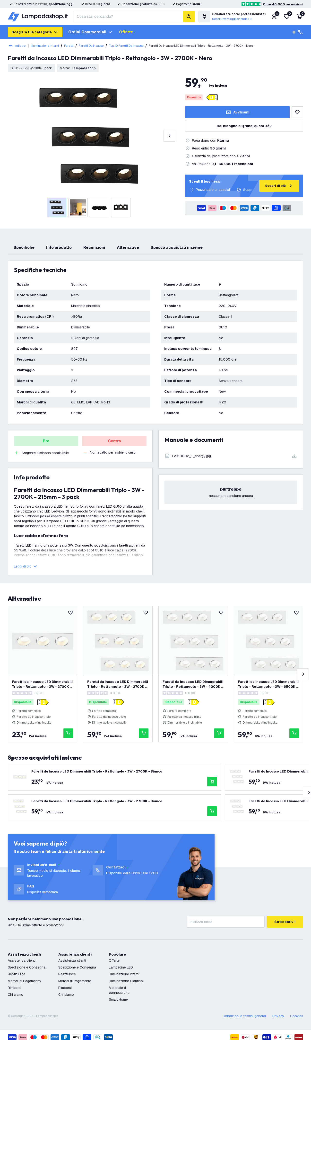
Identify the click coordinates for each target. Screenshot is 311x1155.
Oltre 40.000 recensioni (283, 4)
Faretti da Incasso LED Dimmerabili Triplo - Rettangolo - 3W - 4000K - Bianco (193, 684)
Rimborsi (14, 988)
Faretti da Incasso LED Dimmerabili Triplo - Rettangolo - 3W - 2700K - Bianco (42, 684)
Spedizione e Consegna (26, 967)
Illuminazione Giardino (126, 981)
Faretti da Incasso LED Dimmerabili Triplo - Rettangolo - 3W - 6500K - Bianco (268, 684)
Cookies (296, 1016)
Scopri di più (275, 186)
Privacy (278, 1016)
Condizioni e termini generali (245, 1016)
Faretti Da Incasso (91, 46)
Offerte (126, 32)
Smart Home (118, 999)
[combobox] (128, 16)
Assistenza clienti (21, 960)
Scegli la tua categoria (32, 32)
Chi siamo (15, 994)
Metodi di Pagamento (24, 981)
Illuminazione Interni (45, 46)
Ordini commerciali (87, 32)
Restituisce (16, 974)
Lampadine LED (121, 967)
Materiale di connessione (119, 990)
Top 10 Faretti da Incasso (126, 46)
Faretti (68, 46)
